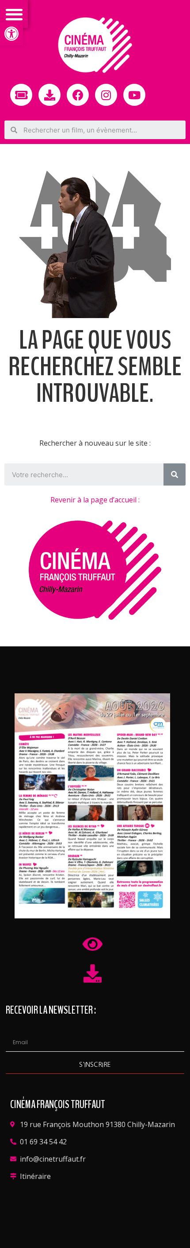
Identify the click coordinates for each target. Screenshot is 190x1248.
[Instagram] (106, 95)
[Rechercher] (174, 474)
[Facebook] (78, 95)
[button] (11, 33)
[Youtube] (134, 95)
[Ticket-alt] (21, 95)
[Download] (49, 95)
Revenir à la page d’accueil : (95, 500)
